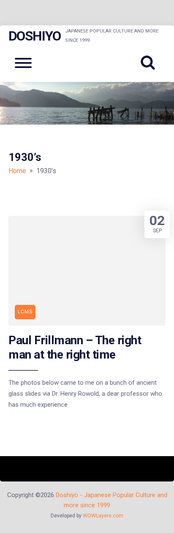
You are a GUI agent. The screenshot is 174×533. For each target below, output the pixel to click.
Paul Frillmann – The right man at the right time (74, 347)
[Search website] (151, 63)
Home (17, 171)
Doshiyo (34, 36)
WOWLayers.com (103, 516)
